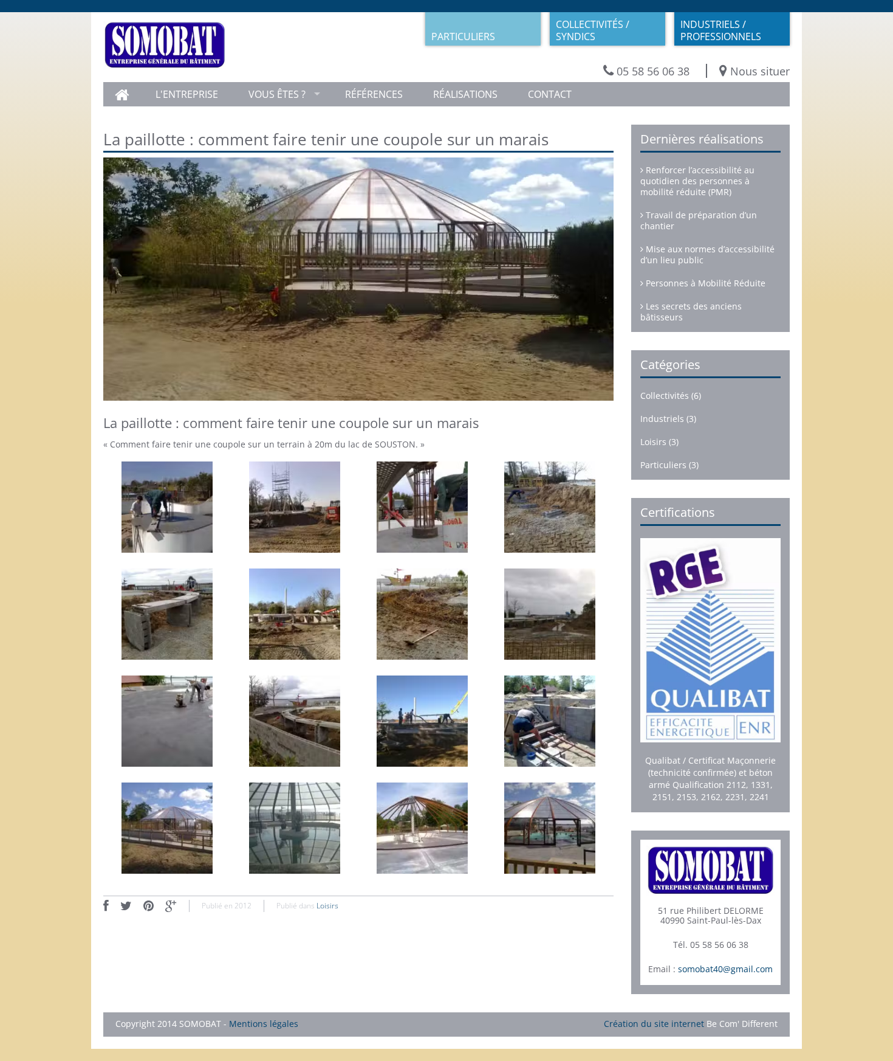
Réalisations (465, 94)
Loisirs (327, 905)
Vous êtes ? (277, 94)
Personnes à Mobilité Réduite (704, 283)
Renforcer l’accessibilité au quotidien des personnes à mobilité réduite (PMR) (697, 181)
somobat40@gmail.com (725, 969)
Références (374, 94)
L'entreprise (187, 94)
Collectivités (664, 395)
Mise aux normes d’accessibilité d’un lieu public (707, 254)
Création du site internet (654, 1023)
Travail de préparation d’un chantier (698, 220)
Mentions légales (263, 1023)
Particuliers (663, 465)
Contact (550, 94)
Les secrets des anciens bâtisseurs (691, 311)
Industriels (662, 418)
